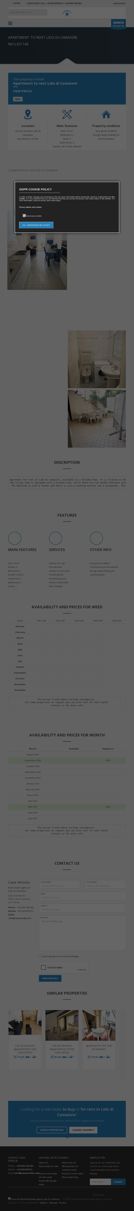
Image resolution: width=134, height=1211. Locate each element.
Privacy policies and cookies (30, 207)
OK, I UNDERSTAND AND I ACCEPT (36, 225)
